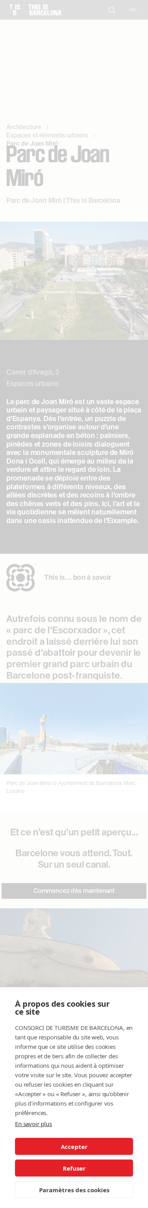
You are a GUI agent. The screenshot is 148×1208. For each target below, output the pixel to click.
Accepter (74, 1146)
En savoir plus (33, 1124)
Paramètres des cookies (74, 1190)
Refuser (74, 1168)
